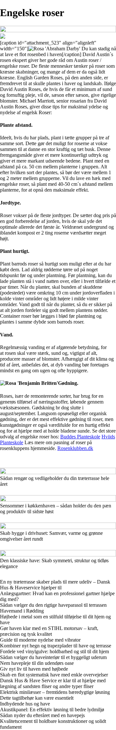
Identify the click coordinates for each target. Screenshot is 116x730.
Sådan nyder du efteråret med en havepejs (42, 715)
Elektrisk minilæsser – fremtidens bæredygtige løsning (55, 692)
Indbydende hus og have (25, 703)
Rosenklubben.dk (75, 448)
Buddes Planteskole (80, 436)
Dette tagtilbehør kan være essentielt (36, 698)
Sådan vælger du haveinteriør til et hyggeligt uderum (53, 657)
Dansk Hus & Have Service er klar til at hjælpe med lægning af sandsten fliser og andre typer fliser (53, 683)
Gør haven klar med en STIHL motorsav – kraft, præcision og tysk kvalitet (49, 631)
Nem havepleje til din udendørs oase (37, 663)
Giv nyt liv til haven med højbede (34, 669)
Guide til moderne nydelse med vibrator (40, 640)
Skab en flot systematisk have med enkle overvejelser (54, 674)
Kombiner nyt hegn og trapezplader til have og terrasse (55, 645)
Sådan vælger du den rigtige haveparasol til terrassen (53, 605)
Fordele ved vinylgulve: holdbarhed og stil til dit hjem (54, 651)
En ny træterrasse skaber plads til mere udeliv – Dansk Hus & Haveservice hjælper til (55, 584)
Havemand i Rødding (22, 611)
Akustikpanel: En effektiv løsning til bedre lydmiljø (52, 709)
